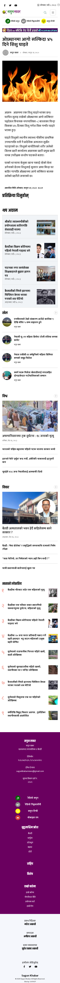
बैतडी (30, 833)
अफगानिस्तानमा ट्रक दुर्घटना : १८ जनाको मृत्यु (28, 436)
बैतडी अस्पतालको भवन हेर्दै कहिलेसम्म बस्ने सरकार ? (27, 530)
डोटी (30, 851)
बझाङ (30, 847)
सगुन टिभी (50, 21)
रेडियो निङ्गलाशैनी (33, 21)
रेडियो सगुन (15, 21)
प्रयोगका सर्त (30, 901)
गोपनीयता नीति (30, 897)
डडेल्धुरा (30, 842)
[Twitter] (10, 5)
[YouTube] (15, 5)
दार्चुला (30, 838)
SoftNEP (33, 981)
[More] (56, 312)
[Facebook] (4, 5)
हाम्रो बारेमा (30, 892)
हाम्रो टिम (30, 906)
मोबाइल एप (32, 818)
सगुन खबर (14, 52)
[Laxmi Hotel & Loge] (30, 30)
